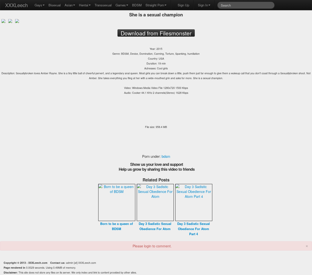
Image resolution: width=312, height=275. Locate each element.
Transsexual (103, 5)
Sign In (203, 5)
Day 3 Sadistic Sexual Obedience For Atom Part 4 (193, 228)
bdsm (166, 156)
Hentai (83, 5)
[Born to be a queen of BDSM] (116, 202)
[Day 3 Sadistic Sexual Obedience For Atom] (155, 202)
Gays (38, 5)
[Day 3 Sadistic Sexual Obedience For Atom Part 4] (193, 202)
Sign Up (183, 5)
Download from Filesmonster (156, 26)
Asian (69, 5)
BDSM (137, 5)
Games (121, 5)
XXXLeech (16, 5)
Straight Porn (155, 5)
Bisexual (55, 5)
